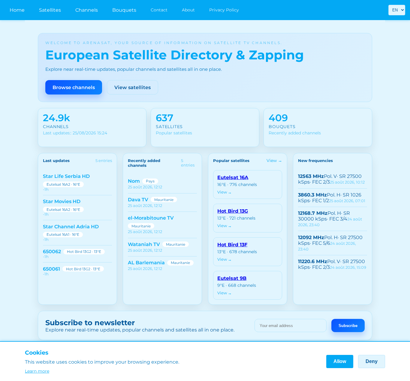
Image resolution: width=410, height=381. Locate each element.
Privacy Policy (224, 10)
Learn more (37, 371)
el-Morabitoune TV (151, 218)
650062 (52, 251)
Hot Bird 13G (232, 211)
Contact (159, 10)
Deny (372, 361)
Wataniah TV (144, 244)
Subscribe (348, 325)
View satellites (132, 87)
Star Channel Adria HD (71, 227)
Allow (339, 361)
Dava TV (138, 199)
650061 (51, 269)
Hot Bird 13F (232, 245)
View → (274, 160)
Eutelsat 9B (231, 278)
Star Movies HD (61, 201)
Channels (86, 10)
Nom (134, 181)
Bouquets (124, 10)
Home (17, 10)
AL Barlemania (146, 263)
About (188, 10)
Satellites (50, 10)
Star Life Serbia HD (66, 176)
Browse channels (74, 87)
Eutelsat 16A (232, 177)
